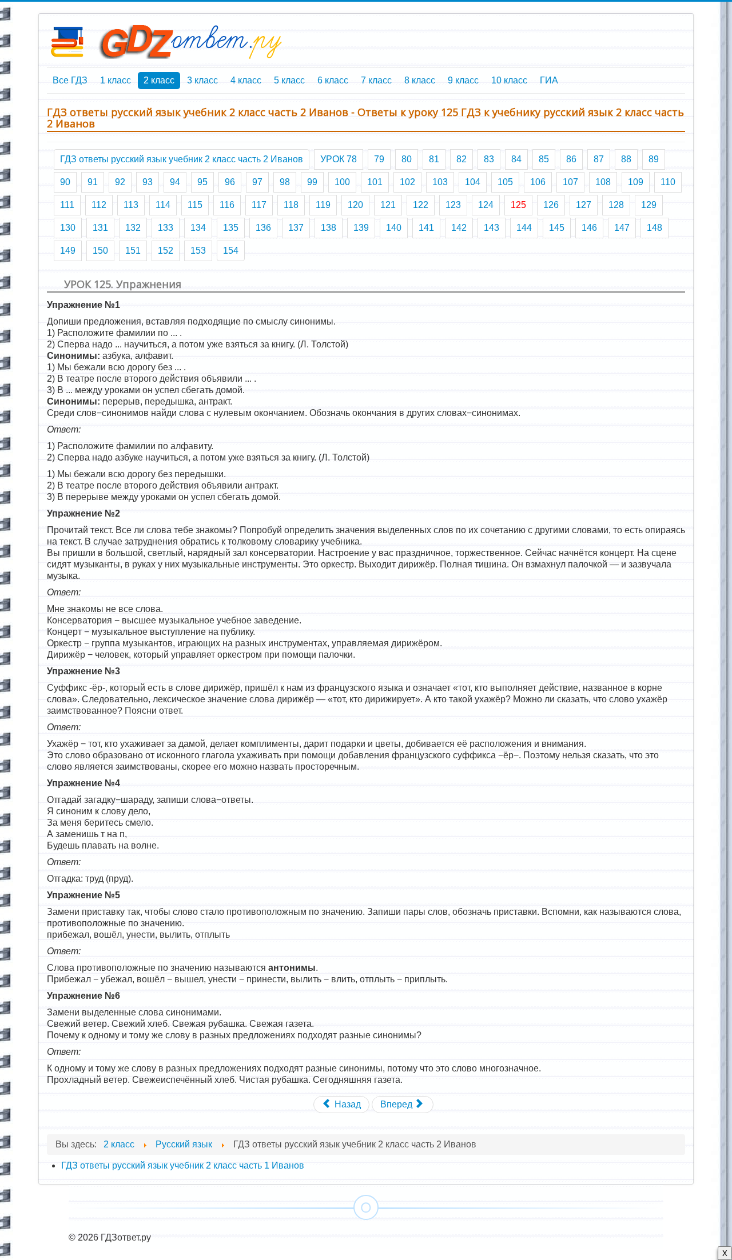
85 (544, 159)
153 (198, 250)
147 (622, 228)
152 (165, 250)
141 (426, 228)
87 (599, 159)
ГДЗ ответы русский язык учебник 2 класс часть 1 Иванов (182, 1165)
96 (230, 182)
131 (100, 228)
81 (434, 159)
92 (120, 182)
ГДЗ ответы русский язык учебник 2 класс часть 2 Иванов (181, 159)
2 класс (159, 80)
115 (195, 205)
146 (589, 228)
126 (551, 205)
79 (379, 159)
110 (668, 182)
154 (230, 250)
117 (259, 205)
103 (440, 182)
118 (291, 205)
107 (570, 182)
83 (489, 159)
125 (518, 205)
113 (131, 205)
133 (165, 228)
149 (67, 250)
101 (375, 182)
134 (198, 228)
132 (133, 228)
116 (227, 205)
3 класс (202, 80)
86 (571, 159)
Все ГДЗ (70, 80)
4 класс (245, 80)
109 (635, 182)
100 (342, 182)
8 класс (419, 80)
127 (583, 205)
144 (524, 228)
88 (626, 159)
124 (486, 205)
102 (407, 182)
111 (67, 205)
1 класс (115, 80)
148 (654, 228)
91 (92, 182)
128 (616, 205)
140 (393, 228)
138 (328, 228)
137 (296, 228)
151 (133, 250)
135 (230, 228)
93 (147, 182)
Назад (346, 1104)
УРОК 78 (338, 159)
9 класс (463, 80)
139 (361, 228)
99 (312, 182)
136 (263, 228)
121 (388, 205)
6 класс (332, 80)
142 (459, 228)
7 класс (376, 80)
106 (538, 182)
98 (285, 182)
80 (406, 159)
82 (461, 159)
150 (100, 250)
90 (65, 182)
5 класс (289, 80)
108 (603, 182)
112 (99, 205)
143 (491, 228)
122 (420, 205)
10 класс (509, 80)
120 (355, 205)
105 (505, 182)
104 (472, 182)
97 (257, 182)
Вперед (397, 1104)
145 (556, 228)
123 (453, 205)
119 (323, 205)
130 (67, 228)
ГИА (549, 80)
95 (202, 182)
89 (654, 159)
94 (175, 182)
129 (649, 205)
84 (516, 159)
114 (163, 205)
